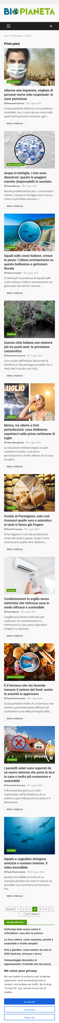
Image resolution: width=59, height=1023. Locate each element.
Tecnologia (12, 759)
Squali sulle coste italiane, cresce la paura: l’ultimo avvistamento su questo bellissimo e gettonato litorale (29, 232)
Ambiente (12, 334)
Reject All (29, 1017)
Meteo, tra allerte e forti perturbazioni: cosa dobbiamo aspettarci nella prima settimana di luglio (29, 402)
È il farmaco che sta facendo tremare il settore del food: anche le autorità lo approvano (29, 662)
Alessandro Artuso (15, 103)
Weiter (35, 914)
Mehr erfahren (15, 123)
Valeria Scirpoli (14, 273)
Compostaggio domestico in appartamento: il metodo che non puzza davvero (27, 964)
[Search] (51, 26)
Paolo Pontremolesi (16, 698)
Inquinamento (14, 82)
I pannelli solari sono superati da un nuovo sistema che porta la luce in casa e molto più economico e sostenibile (29, 745)
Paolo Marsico (13, 186)
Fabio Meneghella (15, 442)
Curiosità (11, 247)
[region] (29, 994)
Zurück (10, 909)
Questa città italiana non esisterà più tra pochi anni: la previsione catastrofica (29, 319)
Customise (29, 1009)
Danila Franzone (14, 529)
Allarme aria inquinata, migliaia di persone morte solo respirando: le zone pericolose (29, 67)
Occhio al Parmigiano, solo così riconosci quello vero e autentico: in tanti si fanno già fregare (29, 493)
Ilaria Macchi (13, 611)
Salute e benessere (16, 164)
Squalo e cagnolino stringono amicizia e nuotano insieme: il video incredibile (29, 835)
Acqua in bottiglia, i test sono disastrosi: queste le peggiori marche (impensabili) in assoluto (29, 149)
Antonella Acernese (16, 355)
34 (27, 914)
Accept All (29, 1001)
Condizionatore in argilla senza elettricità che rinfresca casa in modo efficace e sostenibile (29, 575)
